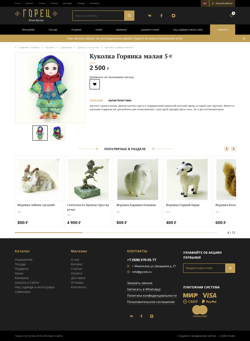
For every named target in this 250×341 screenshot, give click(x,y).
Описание (96, 100)
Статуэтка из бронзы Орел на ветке (88, 207)
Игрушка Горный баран (182, 205)
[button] (222, 3)
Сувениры (222, 29)
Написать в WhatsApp (144, 289)
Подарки (76, 29)
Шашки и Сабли (150, 29)
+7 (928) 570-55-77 (141, 259)
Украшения (28, 29)
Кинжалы (121, 29)
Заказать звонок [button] (140, 283)
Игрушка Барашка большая (136, 205)
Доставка (67, 3)
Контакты (94, 3)
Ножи (99, 29)
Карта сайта (55, 335)
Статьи (42, 3)
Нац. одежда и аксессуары (188, 29)
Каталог (30, 3)
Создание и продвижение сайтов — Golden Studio (206, 335)
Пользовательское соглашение (151, 302)
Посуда (53, 29)
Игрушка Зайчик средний (36, 205)
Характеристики (119, 100)
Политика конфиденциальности (152, 295)
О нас (18, 3)
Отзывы (81, 3)
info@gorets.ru (142, 272)
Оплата (54, 3)
